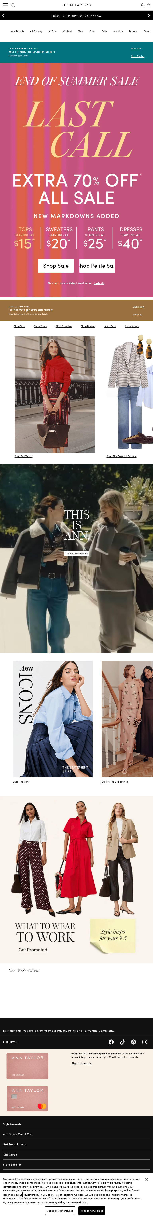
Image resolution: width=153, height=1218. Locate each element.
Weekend (67, 31)
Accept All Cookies (92, 1210)
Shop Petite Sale (97, 265)
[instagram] (146, 1041)
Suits (104, 31)
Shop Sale (56, 265)
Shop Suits (110, 326)
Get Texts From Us (15, 1144)
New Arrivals (17, 31)
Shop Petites (137, 56)
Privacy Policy (66, 1030)
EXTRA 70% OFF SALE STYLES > (76, 16)
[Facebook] (114, 1041)
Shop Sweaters (64, 326)
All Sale (52, 31)
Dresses (133, 31)
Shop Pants (40, 326)
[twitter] (125, 1041)
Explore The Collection (76, 553)
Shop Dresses (88, 326)
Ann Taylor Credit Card (18, 1134)
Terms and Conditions (98, 1030)
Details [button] (99, 283)
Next (148, 15)
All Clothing (36, 31)
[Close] (146, 1179)
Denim (147, 31)
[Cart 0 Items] (148, 5)
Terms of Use (78, 1202)
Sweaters (118, 31)
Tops (80, 31)
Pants (92, 31)
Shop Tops (19, 326)
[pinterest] (136, 1041)
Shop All (137, 314)
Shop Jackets (132, 326)
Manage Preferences (60, 1210)
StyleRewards (12, 1124)
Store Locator (12, 1164)
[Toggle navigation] (5, 5)
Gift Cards (10, 1154)
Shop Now (136, 48)
